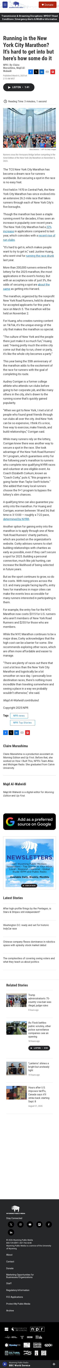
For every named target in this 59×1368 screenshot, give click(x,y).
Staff (9, 1283)
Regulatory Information (17, 1290)
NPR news (19, 715)
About (9, 1255)
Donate (49, 4)
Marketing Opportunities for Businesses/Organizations (20, 1276)
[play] (5, 1364)
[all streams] (55, 1364)
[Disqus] (29, 1156)
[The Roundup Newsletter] (29, 863)
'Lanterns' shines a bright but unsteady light (38, 1067)
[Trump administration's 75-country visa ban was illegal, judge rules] (16, 1000)
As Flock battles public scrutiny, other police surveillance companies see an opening (39, 1029)
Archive (10, 1310)
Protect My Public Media (18, 1304)
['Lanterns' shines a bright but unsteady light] (16, 1068)
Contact (10, 1261)
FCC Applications (14, 1297)
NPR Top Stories (22, 722)
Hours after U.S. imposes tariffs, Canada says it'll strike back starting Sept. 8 (38, 1094)
